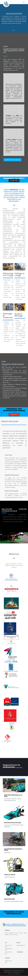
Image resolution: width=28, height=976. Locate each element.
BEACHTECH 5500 (9, 899)
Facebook (20, 952)
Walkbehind (7, 827)
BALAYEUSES (7, 852)
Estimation (14, 180)
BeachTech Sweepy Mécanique (12, 822)
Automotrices (7, 798)
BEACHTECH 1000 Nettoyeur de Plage (13, 795)
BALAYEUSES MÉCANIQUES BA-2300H (13, 849)
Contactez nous (12, 160)
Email (18, 942)
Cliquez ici (14, 414)
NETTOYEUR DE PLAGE (10, 800)
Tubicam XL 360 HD (9, 874)
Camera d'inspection (9, 877)
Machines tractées (16, 798)
